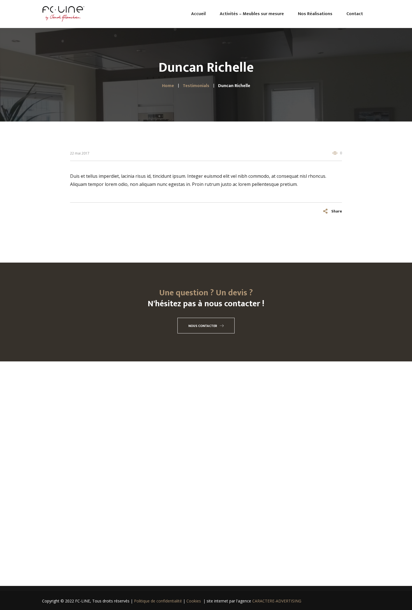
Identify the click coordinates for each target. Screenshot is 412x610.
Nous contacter (202, 326)
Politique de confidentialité (158, 601)
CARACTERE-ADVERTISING (276, 601)
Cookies (193, 601)
